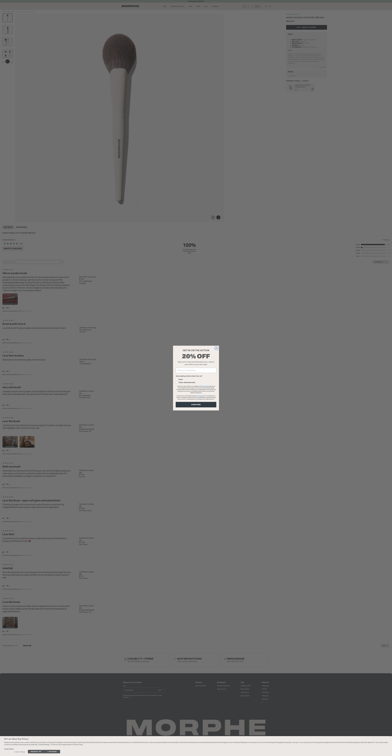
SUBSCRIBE (196, 405)
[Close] (390, 736)
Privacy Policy (9, 749)
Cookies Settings (19, 752)
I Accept (52, 751)
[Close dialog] (216, 348)
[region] (196, 746)
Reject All (36, 751)
